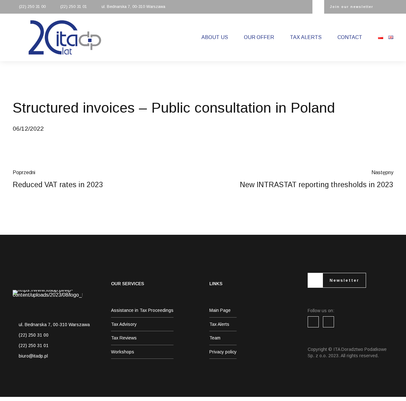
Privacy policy (223, 351)
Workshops (122, 351)
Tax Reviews (124, 337)
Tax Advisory (124, 324)
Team (214, 337)
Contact (349, 37)
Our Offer (259, 37)
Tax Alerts (306, 37)
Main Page (220, 310)
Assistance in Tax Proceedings (142, 310)
